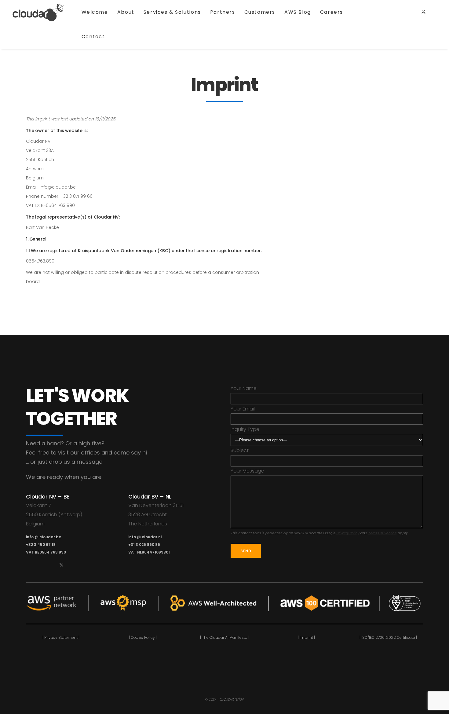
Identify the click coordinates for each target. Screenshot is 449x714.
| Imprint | (306, 637)
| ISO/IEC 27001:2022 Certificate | (388, 637)
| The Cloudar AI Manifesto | (224, 637)
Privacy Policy (347, 533)
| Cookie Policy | (143, 637)
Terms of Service (382, 533)
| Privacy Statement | (60, 637)
